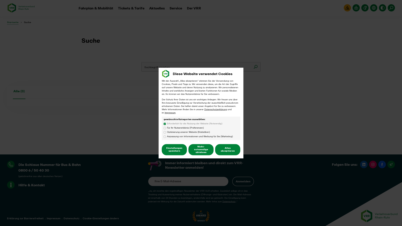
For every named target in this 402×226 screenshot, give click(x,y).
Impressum (170, 113)
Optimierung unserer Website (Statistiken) (188, 132)
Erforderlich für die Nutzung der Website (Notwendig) (194, 123)
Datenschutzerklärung (215, 109)
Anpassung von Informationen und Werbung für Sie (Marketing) (200, 136)
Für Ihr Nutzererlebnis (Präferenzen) (185, 127)
